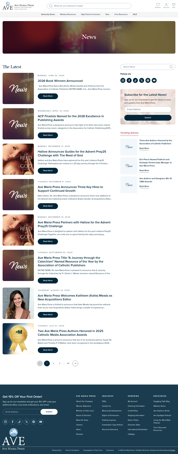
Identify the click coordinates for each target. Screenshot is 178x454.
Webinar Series (160, 406)
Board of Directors (83, 415)
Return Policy (133, 420)
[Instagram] (122, 80)
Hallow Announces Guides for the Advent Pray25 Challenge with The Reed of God (72, 153)
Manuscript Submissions (112, 411)
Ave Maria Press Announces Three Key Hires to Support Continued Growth (70, 189)
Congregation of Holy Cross (93, 450)
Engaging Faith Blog (162, 401)
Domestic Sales (134, 425)
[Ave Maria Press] (18, 6)
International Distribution (138, 429)
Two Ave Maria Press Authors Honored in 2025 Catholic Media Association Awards (70, 333)
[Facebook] (129, 80)
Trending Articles (129, 133)
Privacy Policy (57, 450)
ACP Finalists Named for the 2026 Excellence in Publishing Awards (71, 118)
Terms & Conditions (72, 450)
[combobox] (89, 6)
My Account (132, 401)
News (78, 429)
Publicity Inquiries (109, 420)
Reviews (79, 434)
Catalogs (131, 434)
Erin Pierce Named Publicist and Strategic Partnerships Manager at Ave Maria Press (155, 162)
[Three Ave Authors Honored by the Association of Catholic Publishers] (128, 146)
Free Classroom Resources (160, 428)
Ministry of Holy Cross (85, 411)
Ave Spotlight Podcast (162, 415)
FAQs (104, 401)
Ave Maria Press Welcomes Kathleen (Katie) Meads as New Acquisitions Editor (75, 297)
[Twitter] (141, 80)
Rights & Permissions (110, 415)
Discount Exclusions (110, 429)
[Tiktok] (135, 80)
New (107, 14)
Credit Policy (133, 411)
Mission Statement (83, 406)
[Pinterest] (147, 80)
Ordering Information (136, 406)
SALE (135, 14)
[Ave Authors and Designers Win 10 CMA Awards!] (128, 184)
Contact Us (106, 406)
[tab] (129, 133)
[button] (173, 6)
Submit (148, 117)
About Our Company (84, 401)
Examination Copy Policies (112, 425)
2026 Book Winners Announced (60, 81)
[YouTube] (154, 80)
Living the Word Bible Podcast (162, 421)
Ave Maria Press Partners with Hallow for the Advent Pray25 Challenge (74, 224)
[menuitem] (48, 14)
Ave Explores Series (162, 411)
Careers (79, 425)
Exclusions (110, 450)
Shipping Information (136, 415)
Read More (48, 96)
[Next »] (75, 363)
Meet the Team (82, 420)
